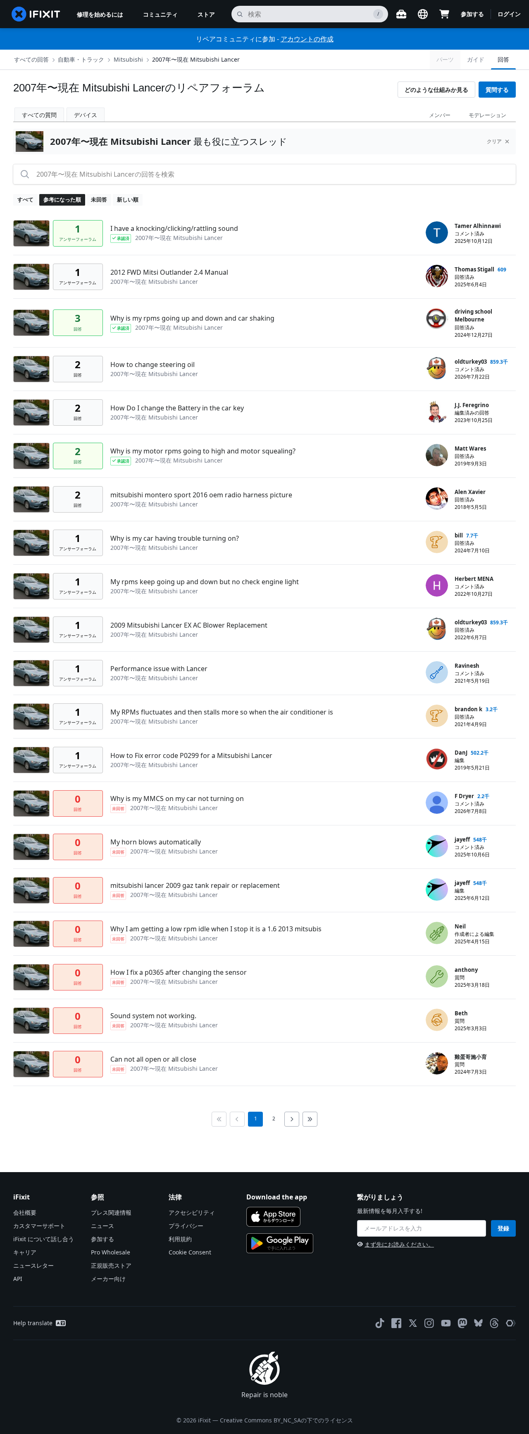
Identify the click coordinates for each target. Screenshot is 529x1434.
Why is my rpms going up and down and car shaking (192, 318)
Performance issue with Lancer (158, 668)
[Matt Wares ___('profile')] (437, 455)
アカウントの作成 (307, 38)
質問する (497, 90)
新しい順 (127, 199)
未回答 (99, 199)
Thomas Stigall (474, 269)
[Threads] (494, 1323)
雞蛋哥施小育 (471, 1056)
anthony (466, 970)
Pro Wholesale (110, 1252)
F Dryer (464, 796)
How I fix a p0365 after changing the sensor (178, 972)
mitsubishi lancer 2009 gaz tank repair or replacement (195, 885)
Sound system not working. (153, 1015)
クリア (494, 141)
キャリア (24, 1252)
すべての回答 (31, 59)
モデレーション (487, 115)
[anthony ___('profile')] (437, 976)
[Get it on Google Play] (279, 1243)
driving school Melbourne (473, 316)
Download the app (276, 1196)
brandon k (468, 709)
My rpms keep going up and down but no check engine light (204, 581)
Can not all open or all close (153, 1059)
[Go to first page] (219, 1119)
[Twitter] (413, 1323)
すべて (25, 199)
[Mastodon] (462, 1323)
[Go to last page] (310, 1119)
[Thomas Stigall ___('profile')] (437, 276)
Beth (461, 1013)
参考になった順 (62, 199)
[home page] (36, 14)
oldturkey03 (471, 361)
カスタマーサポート (39, 1226)
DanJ (461, 752)
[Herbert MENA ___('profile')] (437, 585)
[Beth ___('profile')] (437, 1020)
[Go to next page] (291, 1119)
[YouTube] (446, 1323)
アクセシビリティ (192, 1212)
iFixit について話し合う (43, 1239)
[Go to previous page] (237, 1119)
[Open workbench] (401, 14)
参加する (472, 14)
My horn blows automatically (155, 841)
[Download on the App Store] (273, 1217)
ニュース (102, 1226)
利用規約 (180, 1239)
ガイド (475, 59)
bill (459, 535)
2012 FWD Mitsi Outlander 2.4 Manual (169, 272)
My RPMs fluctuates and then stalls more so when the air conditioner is (221, 712)
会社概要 (24, 1212)
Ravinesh (467, 665)
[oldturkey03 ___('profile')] (437, 368)
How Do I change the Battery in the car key (177, 407)
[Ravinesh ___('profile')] (437, 672)
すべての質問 (39, 115)
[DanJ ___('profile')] (437, 759)
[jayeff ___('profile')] (437, 846)
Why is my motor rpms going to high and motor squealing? (202, 451)
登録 (503, 1228)
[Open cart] (444, 14)
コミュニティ (160, 14)
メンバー (439, 115)
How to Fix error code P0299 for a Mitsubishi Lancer (191, 755)
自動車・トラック (81, 59)
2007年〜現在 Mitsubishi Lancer (196, 59)
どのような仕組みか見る (436, 90)
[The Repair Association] (511, 1323)
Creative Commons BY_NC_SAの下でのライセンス (286, 1420)
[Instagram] (429, 1323)
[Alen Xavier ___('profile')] (437, 498)
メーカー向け (108, 1279)
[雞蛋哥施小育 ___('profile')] (437, 1063)
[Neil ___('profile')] (437, 933)
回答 (503, 59)
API (17, 1279)
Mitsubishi (128, 59)
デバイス (85, 115)
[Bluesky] (478, 1323)
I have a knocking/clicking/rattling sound (174, 228)
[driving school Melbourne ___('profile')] (437, 318)
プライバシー (186, 1226)
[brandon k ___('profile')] (437, 716)
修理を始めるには (100, 14)
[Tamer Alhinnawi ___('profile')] (437, 232)
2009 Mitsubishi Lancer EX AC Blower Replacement (188, 625)
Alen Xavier (470, 492)
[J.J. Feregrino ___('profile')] (437, 411)
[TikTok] (380, 1323)
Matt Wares (470, 448)
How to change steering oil (152, 364)
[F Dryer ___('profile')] (437, 802)
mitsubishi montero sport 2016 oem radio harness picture (201, 494)
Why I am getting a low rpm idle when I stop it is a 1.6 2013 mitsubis (216, 928)
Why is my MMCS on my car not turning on (177, 798)
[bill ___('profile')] (437, 542)
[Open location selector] (423, 14)
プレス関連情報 (111, 1212)
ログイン (509, 14)
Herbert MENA (474, 579)
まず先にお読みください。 (399, 1244)
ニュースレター (33, 1265)
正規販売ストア (111, 1265)
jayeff (462, 839)
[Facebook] (396, 1323)
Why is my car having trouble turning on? (174, 538)
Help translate (32, 1323)
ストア (206, 14)
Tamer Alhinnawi (478, 226)
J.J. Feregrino (472, 405)
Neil (460, 926)
